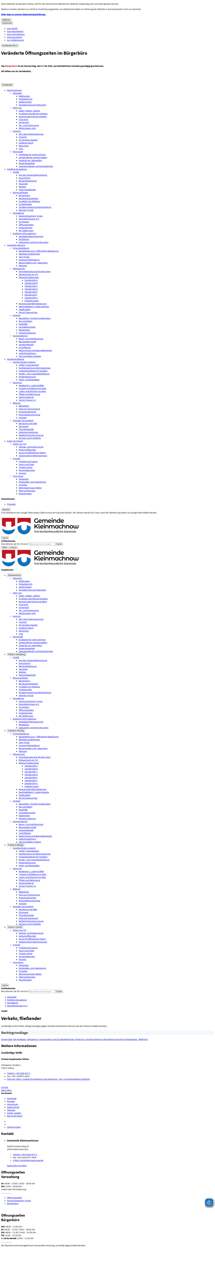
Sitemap (11, 1110)
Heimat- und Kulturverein (31, 446)
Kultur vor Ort (19, 443)
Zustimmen (7, 23)
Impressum (12, 1104)
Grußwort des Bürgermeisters (33, 113)
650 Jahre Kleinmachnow (31, 134)
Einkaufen (24, 478)
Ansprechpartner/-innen (31, 215)
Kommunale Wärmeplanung (32, 303)
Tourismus (18, 476)
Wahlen (22, 186)
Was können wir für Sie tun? (15, 543)
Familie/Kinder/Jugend (24, 362)
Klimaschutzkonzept (29, 277)
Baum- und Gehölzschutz (31, 338)
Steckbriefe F (31, 294)
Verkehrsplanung (27, 332)
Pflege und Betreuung (29, 394)
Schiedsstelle (25, 204)
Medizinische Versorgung (31, 435)
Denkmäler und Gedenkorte (32, 481)
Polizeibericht (25, 98)
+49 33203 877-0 (25, 1154)
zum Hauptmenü (15, 31)
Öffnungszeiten (26, 224)
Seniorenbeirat (26, 397)
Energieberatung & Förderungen (35, 271)
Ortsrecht (23, 119)
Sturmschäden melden (30, 356)
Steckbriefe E (31, 291)
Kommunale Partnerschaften (33, 116)
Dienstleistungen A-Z (29, 218)
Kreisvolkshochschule (29, 414)
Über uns (17, 107)
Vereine (22, 473)
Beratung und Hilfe (28, 423)
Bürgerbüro (24, 195)
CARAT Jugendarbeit (29, 364)
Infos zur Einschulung (29, 408)
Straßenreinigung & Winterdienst (35, 207)
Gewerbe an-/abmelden (30, 160)
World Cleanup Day (28, 312)
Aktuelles (17, 93)
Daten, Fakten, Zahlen (29, 110)
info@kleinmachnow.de (28, 1160)
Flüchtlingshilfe (26, 429)
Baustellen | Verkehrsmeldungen (35, 318)
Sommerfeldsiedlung (29, 259)
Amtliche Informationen (24, 233)
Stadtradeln (24, 309)
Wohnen (23, 265)
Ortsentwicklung (21, 248)
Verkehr (17, 315)
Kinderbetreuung (27, 376)
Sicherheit (24, 122)
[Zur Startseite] (40, 534)
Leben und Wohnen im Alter (32, 391)
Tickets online (25, 467)
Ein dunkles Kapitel (28, 139)
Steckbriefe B (31, 283)
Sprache (5, 509)
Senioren (17, 382)
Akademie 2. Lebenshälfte (31, 385)
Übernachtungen (27, 490)
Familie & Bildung (15, 359)
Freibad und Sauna (28, 461)
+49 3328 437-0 (18, 1073)
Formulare (24, 221)
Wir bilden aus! (26, 230)
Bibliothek (24, 405)
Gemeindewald (26, 344)
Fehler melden (14, 1112)
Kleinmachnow (14, 90)
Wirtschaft (18, 151)
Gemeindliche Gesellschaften (33, 157)
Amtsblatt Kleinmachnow (31, 236)
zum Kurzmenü (14, 37)
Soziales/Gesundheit (23, 420)
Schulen (23, 417)
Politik (16, 172)
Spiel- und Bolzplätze (29, 379)
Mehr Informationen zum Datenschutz (19, 515)
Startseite (12, 996)
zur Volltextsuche (15, 40)
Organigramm (25, 227)
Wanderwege (25, 493)
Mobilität (23, 324)
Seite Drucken (14, 1127)
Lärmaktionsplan (27, 326)
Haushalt (23, 183)
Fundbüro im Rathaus (29, 201)
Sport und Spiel (26, 464)
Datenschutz (13, 1107)
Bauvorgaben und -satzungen (33, 262)
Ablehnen (6, 20)
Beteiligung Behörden (29, 253)
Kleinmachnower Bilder (30, 487)
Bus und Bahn (25, 321)
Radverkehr (24, 329)
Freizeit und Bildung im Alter (33, 388)
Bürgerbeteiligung (28, 180)
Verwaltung (18, 212)
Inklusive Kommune (28, 432)
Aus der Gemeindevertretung (33, 174)
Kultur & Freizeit (15, 440)
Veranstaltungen (27, 470)
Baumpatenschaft (27, 341)
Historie (17, 131)
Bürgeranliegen (20, 192)
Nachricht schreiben (17, 1165)
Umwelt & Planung (16, 245)
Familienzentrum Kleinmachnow (34, 367)
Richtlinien (24, 239)
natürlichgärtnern (27, 353)
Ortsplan (23, 484)
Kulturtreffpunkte (27, 449)
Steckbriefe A (31, 280)
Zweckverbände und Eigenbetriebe (36, 166)
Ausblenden (7, 85)
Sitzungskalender (27, 189)
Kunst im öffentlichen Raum (32, 452)
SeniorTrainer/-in (27, 400)
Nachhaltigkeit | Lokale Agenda (34, 306)
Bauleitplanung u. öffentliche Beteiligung (39, 250)
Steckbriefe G (31, 297)
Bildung (16, 402)
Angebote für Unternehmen (32, 154)
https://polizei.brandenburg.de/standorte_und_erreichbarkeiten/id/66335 (48, 1079)
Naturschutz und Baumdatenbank (35, 350)
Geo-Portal (24, 256)
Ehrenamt (23, 426)
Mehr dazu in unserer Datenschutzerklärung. (23, 14)
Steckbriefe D (31, 288)
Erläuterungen (32, 300)
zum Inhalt (12, 28)
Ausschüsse (24, 177)
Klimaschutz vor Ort (28, 274)
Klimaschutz (19, 268)
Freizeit (16, 458)
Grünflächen (25, 347)
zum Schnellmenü (16, 34)
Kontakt (11, 1101)
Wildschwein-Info (27, 128)
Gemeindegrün (20, 335)
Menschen (24, 145)
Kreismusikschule (27, 411)
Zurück (4, 1087)
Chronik (23, 136)
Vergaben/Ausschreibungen (32, 104)
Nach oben (6, 1090)
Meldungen (24, 96)
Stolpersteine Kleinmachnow (33, 455)
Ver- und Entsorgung (29, 125)
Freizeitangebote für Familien (33, 370)
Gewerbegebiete (27, 163)
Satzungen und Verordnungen (33, 242)
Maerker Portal (26, 210)
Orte (21, 148)
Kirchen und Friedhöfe (30, 438)
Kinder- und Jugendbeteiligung (34, 373)
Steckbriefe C (31, 286)
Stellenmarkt (25, 101)
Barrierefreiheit (14, 1115)
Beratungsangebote (28, 198)
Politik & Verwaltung (17, 169)
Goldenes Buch (26, 142)
